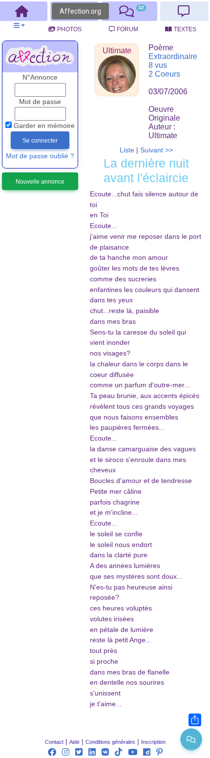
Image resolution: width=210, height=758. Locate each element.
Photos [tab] (69, 29)
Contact (54, 742)
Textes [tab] (185, 29)
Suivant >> (156, 150)
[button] (19, 25)
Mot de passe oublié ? (40, 156)
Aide (74, 742)
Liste (127, 150)
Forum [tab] (127, 29)
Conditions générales (110, 742)
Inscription (153, 742)
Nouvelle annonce (40, 181)
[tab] (129, 11)
